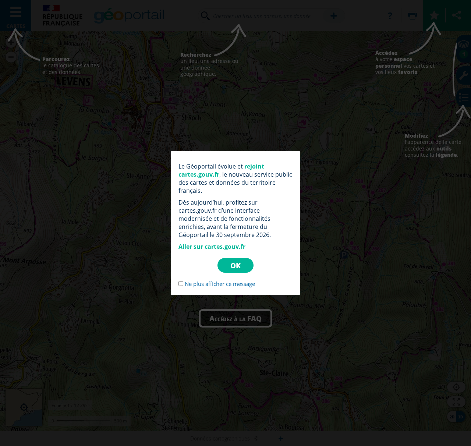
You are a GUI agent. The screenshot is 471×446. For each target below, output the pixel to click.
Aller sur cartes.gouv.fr (211, 247)
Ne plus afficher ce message (220, 283)
